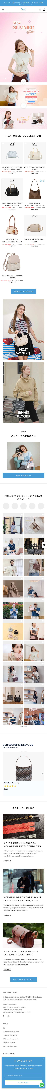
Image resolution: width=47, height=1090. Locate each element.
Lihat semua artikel (23, 979)
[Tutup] (43, 1059)
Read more (7, 861)
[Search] (40, 9)
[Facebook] (3, 1016)
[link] (13, 523)
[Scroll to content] (23, 82)
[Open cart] (44, 9)
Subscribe (23, 1082)
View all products (23, 291)
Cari (4, 1028)
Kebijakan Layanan (9, 1043)
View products (23, 475)
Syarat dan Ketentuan (10, 1046)
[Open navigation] (3, 9)
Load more (23, 726)
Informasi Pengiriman (10, 1035)
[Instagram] (8, 1016)
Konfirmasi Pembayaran (11, 1032)
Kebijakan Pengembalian (11, 1039)
